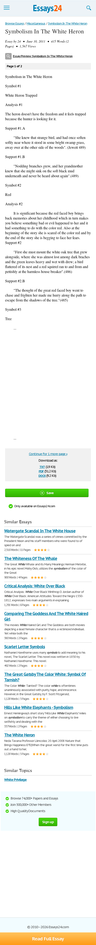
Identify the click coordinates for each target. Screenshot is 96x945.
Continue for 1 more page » (48, 454)
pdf (41, 471)
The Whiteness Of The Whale (30, 558)
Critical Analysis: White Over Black (34, 586)
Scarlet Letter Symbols (24, 646)
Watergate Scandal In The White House (39, 531)
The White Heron (19, 735)
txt (42, 466)
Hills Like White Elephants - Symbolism (38, 707)
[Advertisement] (48, 383)
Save (50, 493)
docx (42, 475)
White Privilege (15, 779)
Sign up (48, 822)
